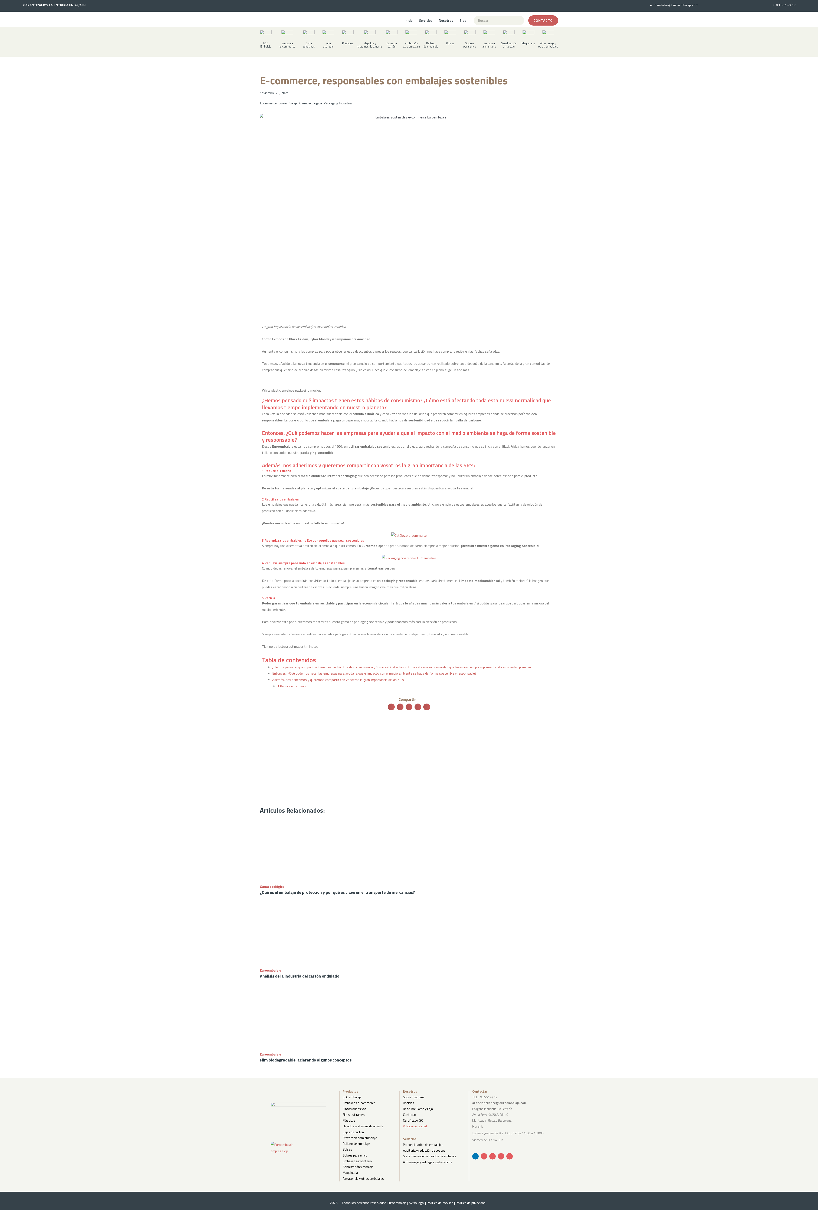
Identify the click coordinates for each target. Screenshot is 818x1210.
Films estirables (354, 1114)
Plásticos (349, 1120)
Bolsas (347, 1149)
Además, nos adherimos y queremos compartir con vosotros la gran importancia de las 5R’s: (338, 679)
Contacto (409, 1114)
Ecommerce (268, 103)
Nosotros (446, 20)
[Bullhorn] (501, 1156)
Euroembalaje (288, 103)
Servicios (425, 20)
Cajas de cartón (353, 1132)
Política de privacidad (472, 1202)
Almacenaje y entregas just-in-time (427, 1162)
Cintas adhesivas (354, 1108)
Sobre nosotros (414, 1097)
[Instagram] (509, 1156)
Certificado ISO (413, 1120)
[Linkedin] (475, 1156)
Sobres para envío (355, 1155)
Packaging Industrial (338, 103)
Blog (462, 20)
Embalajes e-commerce (359, 1102)
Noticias (408, 1102)
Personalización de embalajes (423, 1144)
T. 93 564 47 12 (784, 5)
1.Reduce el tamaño (291, 686)
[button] (308, 43)
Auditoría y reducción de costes (424, 1150)
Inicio (409, 20)
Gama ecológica (310, 103)
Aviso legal (416, 1202)
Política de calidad (415, 1126)
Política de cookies (440, 1202)
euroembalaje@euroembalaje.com (674, 5)
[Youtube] (492, 1156)
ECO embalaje (352, 1097)
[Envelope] (484, 1156)
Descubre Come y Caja (418, 1108)
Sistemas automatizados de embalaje (429, 1156)
